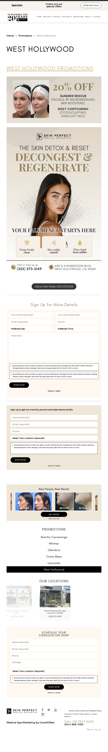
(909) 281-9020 (92, 617)
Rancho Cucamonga (54, 537)
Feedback (93, 711)
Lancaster (54, 563)
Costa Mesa (54, 556)
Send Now (19, 385)
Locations (66, 16)
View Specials (91, 5)
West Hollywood (54, 569)
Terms (57, 391)
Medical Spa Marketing (21, 722)
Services (47, 16)
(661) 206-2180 (15, 617)
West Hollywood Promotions (50, 68)
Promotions (78, 16)
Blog (99, 711)
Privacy (51, 391)
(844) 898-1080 (74, 724)
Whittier (54, 543)
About (88, 16)
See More (54, 514)
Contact (97, 16)
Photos (57, 16)
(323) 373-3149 (54, 617)
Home (39, 16)
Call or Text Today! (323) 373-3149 (54, 286)
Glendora (54, 550)
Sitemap (84, 711)
